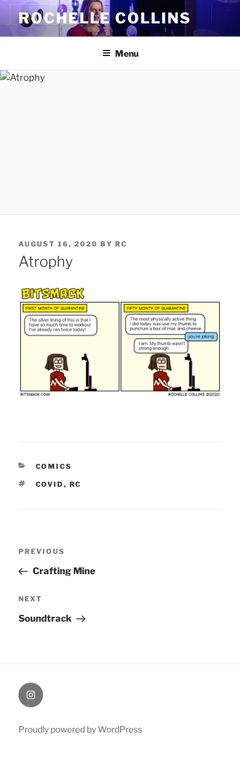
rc (121, 244)
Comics (54, 466)
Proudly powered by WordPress (80, 729)
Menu (126, 53)
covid (50, 484)
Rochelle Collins (104, 18)
